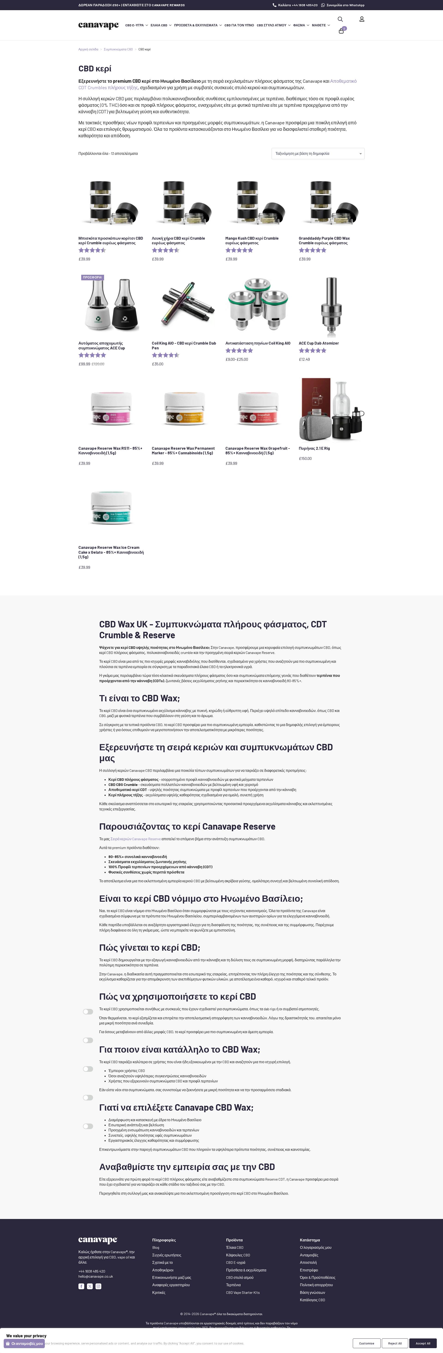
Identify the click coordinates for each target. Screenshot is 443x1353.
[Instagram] (98, 1286)
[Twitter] (90, 1286)
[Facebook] (81, 1286)
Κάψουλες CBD (238, 1255)
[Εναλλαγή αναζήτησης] (340, 19)
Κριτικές (158, 1292)
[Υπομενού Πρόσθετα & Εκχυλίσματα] (220, 25)
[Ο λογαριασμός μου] (362, 19)
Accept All (423, 1343)
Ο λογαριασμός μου (316, 1247)
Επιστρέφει (309, 1270)
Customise (366, 1343)
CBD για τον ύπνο (239, 25)
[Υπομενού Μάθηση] (328, 25)
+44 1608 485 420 (91, 1271)
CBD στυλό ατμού (271, 25)
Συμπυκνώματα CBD (118, 49)
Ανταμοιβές (309, 1255)
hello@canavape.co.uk (95, 1276)
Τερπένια (233, 1285)
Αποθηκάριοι (163, 1270)
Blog (155, 1247)
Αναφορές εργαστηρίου (171, 1285)
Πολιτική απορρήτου (316, 1285)
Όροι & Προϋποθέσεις (317, 1277)
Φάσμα (299, 25)
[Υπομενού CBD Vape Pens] (289, 25)
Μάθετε (319, 25)
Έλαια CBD (159, 25)
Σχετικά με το (162, 1262)
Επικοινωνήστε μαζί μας (171, 1277)
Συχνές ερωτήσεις (166, 1255)
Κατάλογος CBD (312, 1300)
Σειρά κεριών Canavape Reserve (136, 839)
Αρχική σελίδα (88, 49)
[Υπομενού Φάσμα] (308, 25)
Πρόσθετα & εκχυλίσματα (196, 25)
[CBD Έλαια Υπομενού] (170, 25)
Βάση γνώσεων (312, 1292)
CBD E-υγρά (134, 25)
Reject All (395, 1343)
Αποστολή (308, 1262)
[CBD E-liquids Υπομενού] (146, 25)
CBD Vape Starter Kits (243, 1292)
